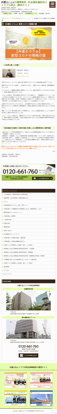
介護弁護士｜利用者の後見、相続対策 (14, 238)
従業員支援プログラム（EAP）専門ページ (16, 205)
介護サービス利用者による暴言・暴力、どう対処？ (18, 245)
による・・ (24, 3)
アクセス (6, 270)
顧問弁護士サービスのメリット (13, 212)
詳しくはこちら (6, 143)
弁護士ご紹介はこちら (23, 76)
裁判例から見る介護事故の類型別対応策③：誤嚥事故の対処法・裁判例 (24, 256)
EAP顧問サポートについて (11, 234)
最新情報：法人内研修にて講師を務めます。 (16, 198)
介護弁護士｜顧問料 (9, 216)
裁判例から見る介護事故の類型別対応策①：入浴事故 (19, 248)
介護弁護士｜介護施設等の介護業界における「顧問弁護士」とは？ (23, 209)
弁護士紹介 (7, 223)
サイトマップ (8, 274)
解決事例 (6, 266)
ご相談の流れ (8, 219)
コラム (6, 201)
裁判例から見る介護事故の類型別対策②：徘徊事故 (18, 252)
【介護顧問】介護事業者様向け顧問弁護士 (16, 194)
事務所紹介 (7, 227)
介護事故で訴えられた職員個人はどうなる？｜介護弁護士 (20, 259)
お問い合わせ (8, 230)
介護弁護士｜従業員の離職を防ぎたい (14, 241)
